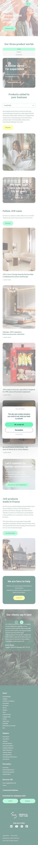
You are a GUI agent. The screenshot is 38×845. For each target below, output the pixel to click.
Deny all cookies (20, 409)
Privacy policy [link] (19, 434)
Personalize (19, 430)
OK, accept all (19, 424)
